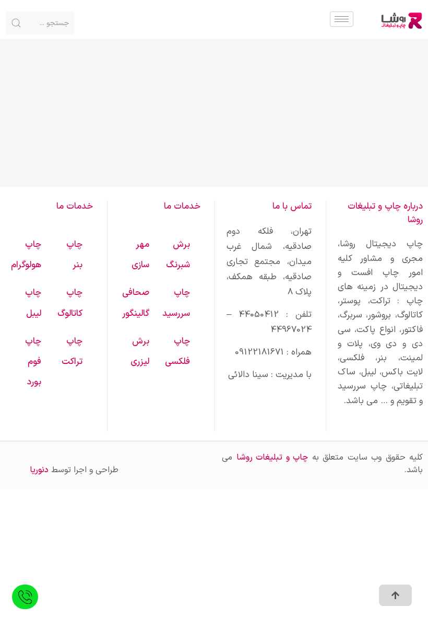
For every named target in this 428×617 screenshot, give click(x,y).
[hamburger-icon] (341, 19)
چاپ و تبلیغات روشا (272, 457)
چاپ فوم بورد (33, 362)
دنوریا (39, 470)
